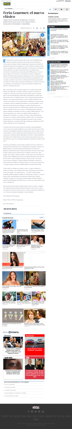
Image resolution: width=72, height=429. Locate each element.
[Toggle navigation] (2, 4)
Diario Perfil (4, 416)
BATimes (36, 419)
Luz (59, 416)
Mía (63, 416)
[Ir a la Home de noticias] (36, 407)
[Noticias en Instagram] (29, 412)
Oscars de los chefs (10, 387)
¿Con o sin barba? (10, 384)
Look (55, 416)
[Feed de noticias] (39, 412)
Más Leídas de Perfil (54, 62)
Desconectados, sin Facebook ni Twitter (15, 393)
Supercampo (48, 416)
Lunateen (68, 416)
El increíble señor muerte (11, 396)
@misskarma (19, 200)
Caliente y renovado (10, 390)
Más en (5, 332)
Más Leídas (51, 27)
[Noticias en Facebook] (32, 412)
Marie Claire (17, 416)
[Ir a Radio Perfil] (60, 0)
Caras (11, 416)
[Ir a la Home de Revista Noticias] (6, 3)
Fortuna (23, 416)
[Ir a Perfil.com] (68, 0)
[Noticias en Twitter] (36, 412)
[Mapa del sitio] (43, 412)
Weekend (35, 416)
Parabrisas (41, 416)
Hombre (29, 416)
